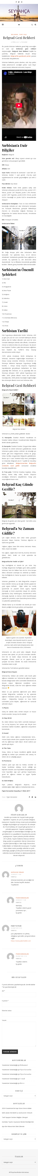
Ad (3, 991)
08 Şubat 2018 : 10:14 (21, 956)
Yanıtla (13, 877)
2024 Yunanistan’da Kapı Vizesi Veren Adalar (17, 1108)
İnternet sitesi (6, 1010)
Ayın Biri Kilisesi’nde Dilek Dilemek (13, 1126)
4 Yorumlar (23, 42)
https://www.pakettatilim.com (21, 941)
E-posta (5, 1001)
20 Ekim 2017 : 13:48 (21, 900)
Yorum (4, 1020)
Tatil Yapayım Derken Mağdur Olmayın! (15, 1117)
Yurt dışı (23, 34)
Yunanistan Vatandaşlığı (9, 1065)
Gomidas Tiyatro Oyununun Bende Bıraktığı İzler (18, 1122)
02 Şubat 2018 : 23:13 (16, 928)
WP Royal (12, 1172)
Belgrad (14, 34)
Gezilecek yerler (17, 872)
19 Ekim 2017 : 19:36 (16, 874)
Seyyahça (19, 11)
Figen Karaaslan (12, 797)
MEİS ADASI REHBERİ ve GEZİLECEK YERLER (17, 1113)
